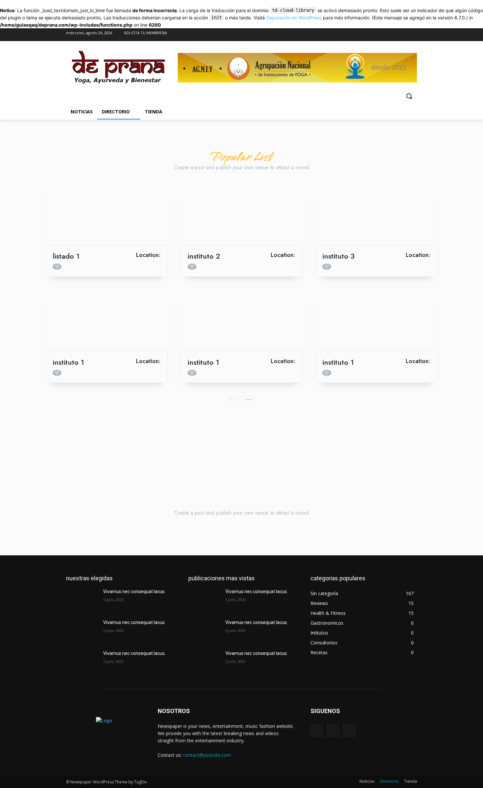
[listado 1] (107, 214)
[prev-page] (232, 400)
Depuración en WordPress (294, 17)
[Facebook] (385, 34)
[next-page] (248, 400)
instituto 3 (338, 256)
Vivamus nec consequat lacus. (134, 591)
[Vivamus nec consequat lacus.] (82, 600)
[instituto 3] (376, 214)
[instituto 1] (107, 320)
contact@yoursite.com (207, 755)
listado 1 (66, 256)
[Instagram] (398, 34)
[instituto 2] (242, 214)
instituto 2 (204, 256)
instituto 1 (68, 362)
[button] (409, 96)
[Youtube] (411, 34)
